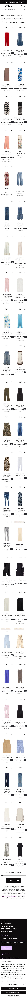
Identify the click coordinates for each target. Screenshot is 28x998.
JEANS (5, 22)
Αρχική (2, 15)
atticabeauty (15, 958)
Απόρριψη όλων (13, 988)
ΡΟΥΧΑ (12, 15)
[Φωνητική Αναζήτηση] (24, 9)
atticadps (6, 954)
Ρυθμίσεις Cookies (12, 984)
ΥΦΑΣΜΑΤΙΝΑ (13, 22)
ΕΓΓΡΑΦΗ (5, 948)
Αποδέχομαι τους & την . (14, 943)
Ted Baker (13, 896)
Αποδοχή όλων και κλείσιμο (13, 992)
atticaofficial (7, 958)
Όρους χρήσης (15, 942)
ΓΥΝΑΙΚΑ (8, 15)
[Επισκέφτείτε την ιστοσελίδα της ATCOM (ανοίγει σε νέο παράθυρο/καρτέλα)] (13, 995)
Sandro (7, 896)
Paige (20, 894)
